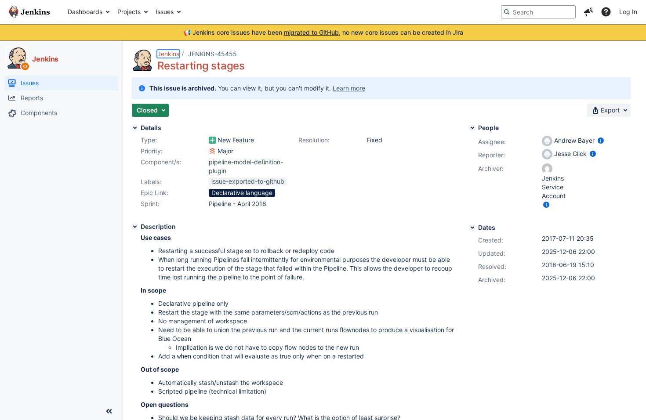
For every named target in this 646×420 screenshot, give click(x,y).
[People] (472, 128)
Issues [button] (165, 11)
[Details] (135, 128)
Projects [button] (129, 11)
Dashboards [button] (85, 11)
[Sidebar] (109, 411)
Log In (628, 11)
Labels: (151, 181)
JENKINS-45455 (212, 54)
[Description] (135, 227)
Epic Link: (154, 192)
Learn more (349, 88)
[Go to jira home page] (29, 12)
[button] (588, 12)
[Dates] (472, 227)
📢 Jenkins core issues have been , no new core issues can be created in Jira (323, 32)
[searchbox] (538, 12)
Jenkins (168, 54)
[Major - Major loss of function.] (212, 151)
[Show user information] (600, 140)
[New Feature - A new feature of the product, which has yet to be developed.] (212, 140)
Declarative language (241, 192)
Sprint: (150, 203)
